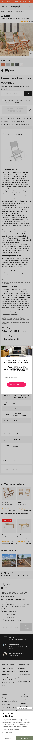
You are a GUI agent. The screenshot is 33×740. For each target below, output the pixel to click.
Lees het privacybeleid (7, 732)
